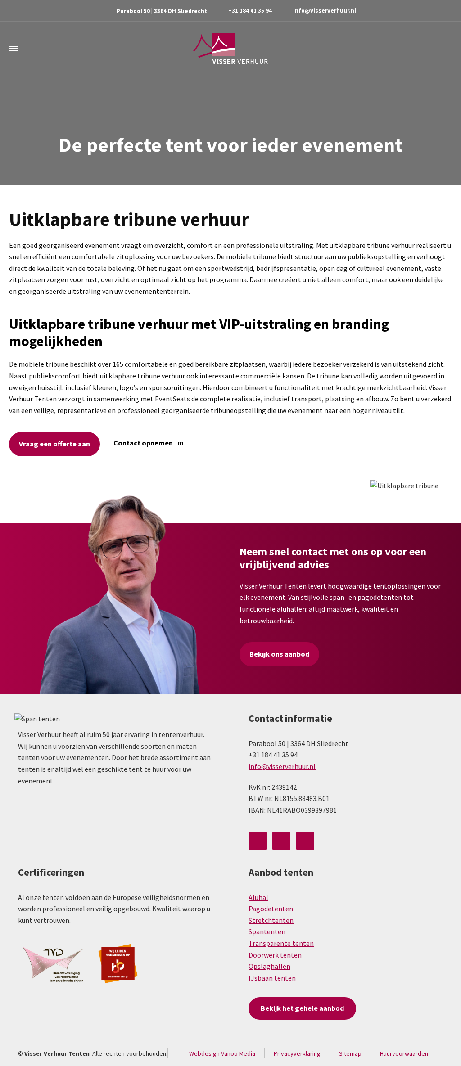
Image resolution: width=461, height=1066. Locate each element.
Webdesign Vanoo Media (222, 1053)
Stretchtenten (271, 920)
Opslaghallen (269, 966)
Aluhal (258, 897)
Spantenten (267, 931)
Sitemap (350, 1053)
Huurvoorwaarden (404, 1053)
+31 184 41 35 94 (250, 10)
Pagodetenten (271, 908)
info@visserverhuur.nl (324, 10)
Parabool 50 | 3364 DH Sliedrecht (162, 11)
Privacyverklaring (297, 1053)
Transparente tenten (281, 943)
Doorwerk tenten (275, 954)
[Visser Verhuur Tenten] (230, 48)
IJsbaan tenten (272, 977)
